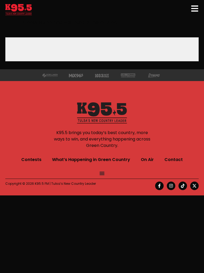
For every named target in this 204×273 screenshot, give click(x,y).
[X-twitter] (194, 186)
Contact (173, 159)
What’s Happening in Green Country (91, 159)
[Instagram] (171, 186)
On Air (147, 159)
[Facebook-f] (159, 186)
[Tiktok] (182, 186)
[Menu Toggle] (102, 173)
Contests (31, 159)
